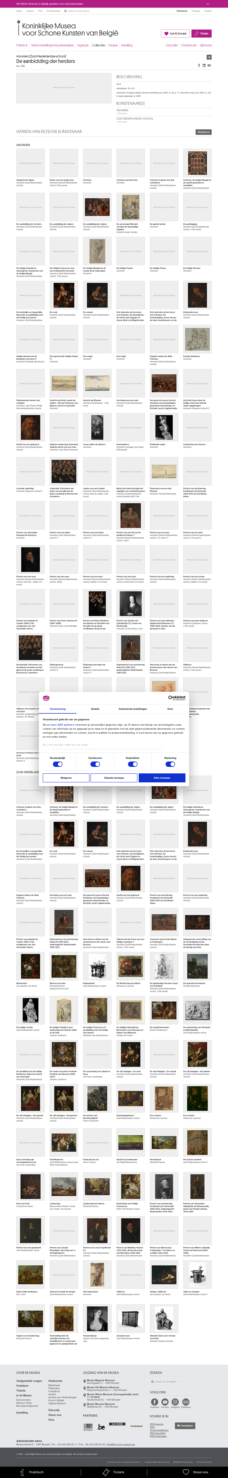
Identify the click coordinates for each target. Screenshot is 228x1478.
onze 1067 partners (62, 724)
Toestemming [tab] (58, 708)
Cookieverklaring (204, 1461)
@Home (206, 45)
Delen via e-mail (209, 65)
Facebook (154, 1407)
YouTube (165, 1407)
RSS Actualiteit (157, 1433)
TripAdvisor (186, 1407)
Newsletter (187, 1425)
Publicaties (54, 1388)
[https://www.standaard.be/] (136, 1426)
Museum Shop (24, 1402)
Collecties (98, 45)
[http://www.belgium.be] (101, 1427)
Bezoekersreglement (27, 1405)
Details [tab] (95, 708)
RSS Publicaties (158, 1436)
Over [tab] (170, 708)
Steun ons (54, 1415)
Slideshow (203, 132)
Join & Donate (178, 33)
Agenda (82, 45)
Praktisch (22, 45)
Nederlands (182, 11)
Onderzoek (189, 45)
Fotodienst (54, 1391)
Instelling (127, 45)
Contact (30, 11)
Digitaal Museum (57, 1403)
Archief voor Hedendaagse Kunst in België (62, 1399)
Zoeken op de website (65, 11)
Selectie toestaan (114, 777)
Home (19, 11)
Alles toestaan (162, 777)
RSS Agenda (156, 1424)
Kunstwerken (209, 57)
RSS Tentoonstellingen (159, 1429)
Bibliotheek (54, 1385)
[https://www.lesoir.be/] (117, 1424)
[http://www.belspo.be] (88, 1427)
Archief (52, 1394)
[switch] (95, 764)
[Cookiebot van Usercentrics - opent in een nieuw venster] (170, 698)
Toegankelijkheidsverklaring (157, 1461)
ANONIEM (122, 112)
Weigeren (66, 777)
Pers (40, 11)
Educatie (172, 45)
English (208, 11)
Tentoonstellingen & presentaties (52, 45)
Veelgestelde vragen (29, 1381)
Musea (113, 45)
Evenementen (53, 11)
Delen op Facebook (199, 65)
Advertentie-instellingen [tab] (133, 708)
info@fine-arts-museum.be (121, 1444)
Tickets (204, 33)
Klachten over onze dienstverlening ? (124, 1461)
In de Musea (24, 1395)
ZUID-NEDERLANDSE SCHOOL (135, 120)
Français (196, 11)
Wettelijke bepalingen (183, 1461)
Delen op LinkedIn (204, 65)
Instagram (175, 1407)
